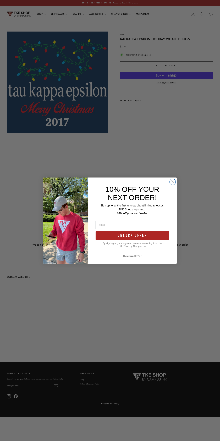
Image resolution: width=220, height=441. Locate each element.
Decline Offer (132, 256)
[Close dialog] (173, 182)
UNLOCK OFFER (132, 235)
